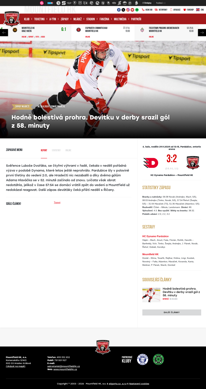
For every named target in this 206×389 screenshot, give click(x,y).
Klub (26, 19)
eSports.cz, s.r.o (118, 383)
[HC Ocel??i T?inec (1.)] (58, 3)
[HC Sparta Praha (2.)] (64, 3)
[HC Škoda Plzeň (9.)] (103, 3)
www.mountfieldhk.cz (65, 369)
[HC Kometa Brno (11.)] (114, 3)
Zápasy (65, 19)
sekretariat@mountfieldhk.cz (63, 366)
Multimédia (120, 19)
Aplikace (177, 10)
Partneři (136, 19)
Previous (4, 32)
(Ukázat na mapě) (15, 366)
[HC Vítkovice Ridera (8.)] (97, 3)
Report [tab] (44, 150)
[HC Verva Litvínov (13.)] (124, 3)
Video (43, 37)
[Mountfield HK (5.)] (80, 3)
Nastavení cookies (139, 383)
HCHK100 (149, 10)
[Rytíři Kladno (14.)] (129, 3)
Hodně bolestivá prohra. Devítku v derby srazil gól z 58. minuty (181, 292)
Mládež (77, 19)
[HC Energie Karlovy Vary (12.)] (119, 3)
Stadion (90, 19)
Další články (172, 312)
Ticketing (39, 19)
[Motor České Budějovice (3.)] (69, 3)
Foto (37, 37)
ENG (202, 10)
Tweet (57, 202)
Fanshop (190, 10)
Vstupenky (163, 10)
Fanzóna (104, 19)
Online (24, 37)
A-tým (52, 19)
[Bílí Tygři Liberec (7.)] (91, 3)
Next (202, 32)
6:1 (63, 29)
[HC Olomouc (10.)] (108, 3)
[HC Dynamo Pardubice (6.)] (85, 3)
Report (31, 37)
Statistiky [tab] (56, 150)
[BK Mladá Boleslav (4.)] (74, 3)
